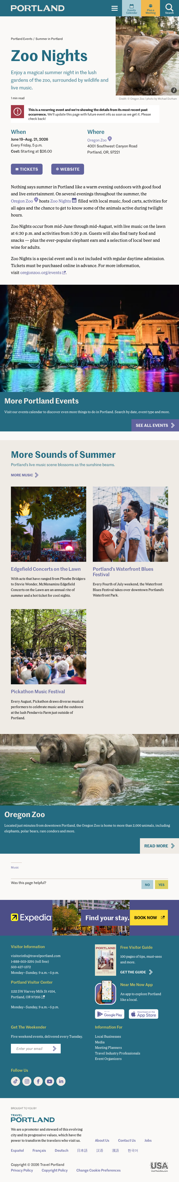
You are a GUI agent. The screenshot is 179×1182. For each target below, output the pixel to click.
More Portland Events (41, 400)
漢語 (115, 1150)
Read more (156, 846)
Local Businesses (108, 1036)
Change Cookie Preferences (98, 1170)
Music (15, 867)
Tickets (29, 169)
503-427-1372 (21, 967)
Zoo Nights (60, 201)
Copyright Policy (55, 1170)
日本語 (82, 1150)
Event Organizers (108, 1059)
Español (17, 1150)
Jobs (148, 1140)
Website (70, 169)
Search (169, 13)
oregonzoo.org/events (40, 272)
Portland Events (21, 39)
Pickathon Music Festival (38, 691)
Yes (161, 884)
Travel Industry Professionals (117, 1053)
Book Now (145, 917)
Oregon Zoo (97, 140)
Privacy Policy (22, 1170)
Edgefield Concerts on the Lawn (46, 568)
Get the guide (133, 971)
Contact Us (127, 1140)
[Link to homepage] (37, 8)
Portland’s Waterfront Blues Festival (123, 571)
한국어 (133, 1150)
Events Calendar (131, 11)
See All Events (152, 425)
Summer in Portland (49, 39)
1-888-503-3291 (22, 961)
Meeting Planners (108, 1048)
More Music (22, 474)
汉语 (99, 1150)
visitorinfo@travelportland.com (35, 956)
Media (100, 1042)
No (147, 884)
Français (39, 1150)
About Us (102, 1140)
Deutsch (61, 1150)
